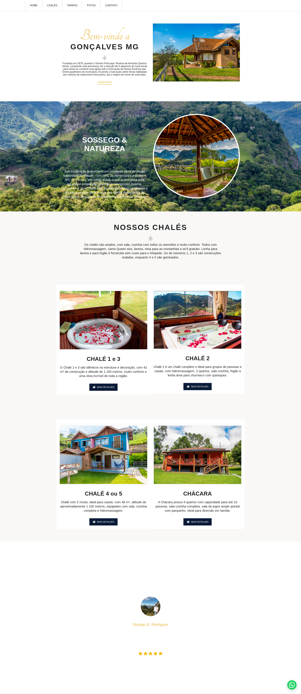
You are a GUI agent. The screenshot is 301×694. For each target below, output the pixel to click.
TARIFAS (72, 5)
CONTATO (111, 5)
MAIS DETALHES (105, 387)
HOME (33, 5)
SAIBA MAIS (105, 82)
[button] (292, 685)
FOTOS (91, 5)
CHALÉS (52, 5)
